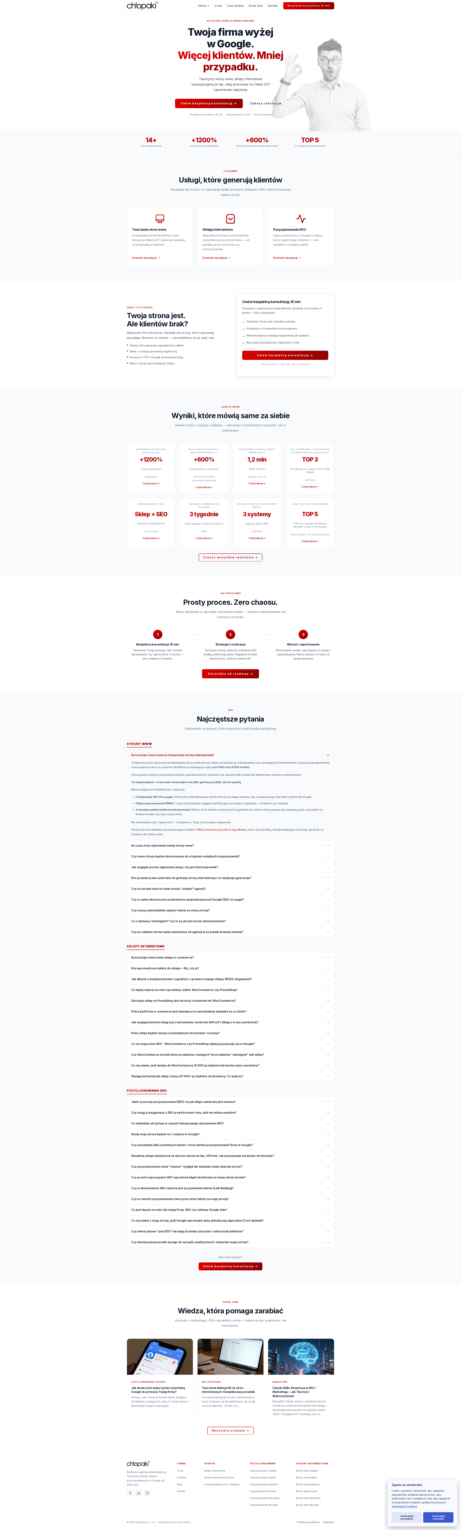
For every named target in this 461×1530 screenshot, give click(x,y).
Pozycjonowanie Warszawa (264, 1498)
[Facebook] (130, 1493)
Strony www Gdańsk (307, 1470)
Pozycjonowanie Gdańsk (263, 1470)
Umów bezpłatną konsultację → (209, 103)
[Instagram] (147, 1493)
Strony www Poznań (306, 1491)
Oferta (202, 5)
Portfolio (182, 1477)
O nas (218, 5)
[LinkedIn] (138, 1493)
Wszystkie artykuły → (231, 1430)
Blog (179, 1484)
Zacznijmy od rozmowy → (230, 673)
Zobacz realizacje (266, 103)
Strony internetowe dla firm (219, 1477)
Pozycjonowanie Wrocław (264, 1505)
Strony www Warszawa (308, 1498)
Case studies (235, 5)
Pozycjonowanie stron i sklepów (221, 1484)
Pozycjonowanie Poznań (263, 1491)
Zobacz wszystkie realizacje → (230, 557)
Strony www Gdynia (306, 1477)
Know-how (256, 5)
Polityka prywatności (308, 1522)
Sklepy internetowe (214, 1470)
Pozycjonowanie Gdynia (263, 1477)
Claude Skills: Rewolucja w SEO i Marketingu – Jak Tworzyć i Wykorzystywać (294, 1392)
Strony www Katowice (307, 1484)
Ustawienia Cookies (404, 1506)
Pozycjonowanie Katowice (264, 1484)
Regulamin (328, 1522)
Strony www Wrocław (307, 1505)
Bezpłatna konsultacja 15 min (309, 5)
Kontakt (273, 5)
